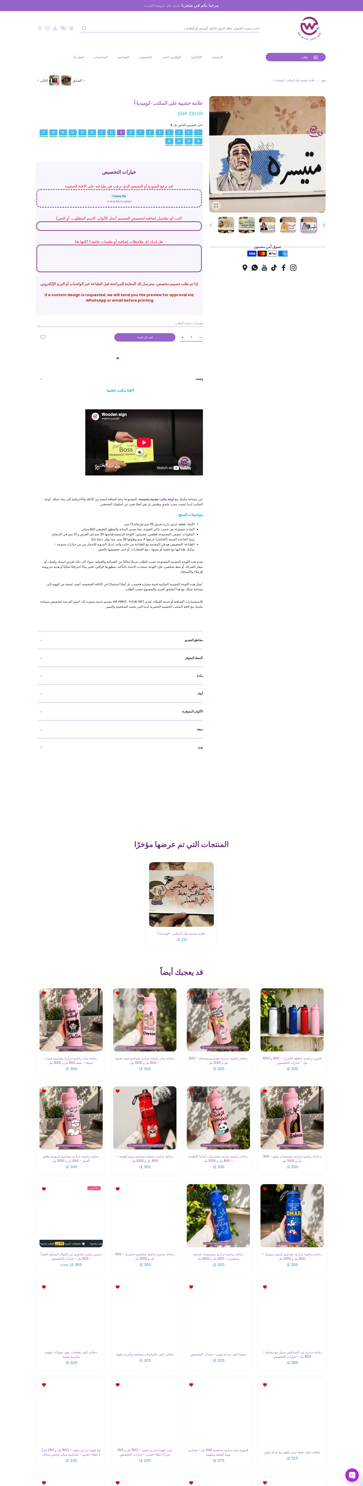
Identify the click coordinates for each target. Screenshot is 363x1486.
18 (198, 141)
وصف (199, 378)
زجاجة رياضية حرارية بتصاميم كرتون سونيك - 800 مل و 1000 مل (292, 1256)
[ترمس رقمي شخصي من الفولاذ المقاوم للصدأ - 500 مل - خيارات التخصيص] (71, 1216)
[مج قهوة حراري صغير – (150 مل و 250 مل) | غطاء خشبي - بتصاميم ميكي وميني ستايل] (71, 1411)
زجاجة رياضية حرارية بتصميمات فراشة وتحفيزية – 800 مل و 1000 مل (218, 1256)
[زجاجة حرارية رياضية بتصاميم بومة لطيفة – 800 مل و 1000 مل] (144, 1118)
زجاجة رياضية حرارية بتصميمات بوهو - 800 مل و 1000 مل (292, 1158)
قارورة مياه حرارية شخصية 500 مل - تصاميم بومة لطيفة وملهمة (218, 1452)
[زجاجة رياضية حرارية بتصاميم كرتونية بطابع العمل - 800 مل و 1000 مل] (71, 1118)
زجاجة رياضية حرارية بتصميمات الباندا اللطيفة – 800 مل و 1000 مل (218, 1158)
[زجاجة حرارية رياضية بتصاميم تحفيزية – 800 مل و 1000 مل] (144, 1216)
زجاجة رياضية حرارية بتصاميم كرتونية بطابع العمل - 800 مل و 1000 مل (71, 1158)
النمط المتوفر (194, 658)
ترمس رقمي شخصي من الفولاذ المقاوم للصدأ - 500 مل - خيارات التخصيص (71, 1256)
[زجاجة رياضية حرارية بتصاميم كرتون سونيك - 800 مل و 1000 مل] (292, 1216)
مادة (200, 675)
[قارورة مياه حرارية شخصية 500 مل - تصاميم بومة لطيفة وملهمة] (218, 1411)
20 (179, 141)
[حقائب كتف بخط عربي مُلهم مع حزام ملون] (292, 1411)
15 (63, 132)
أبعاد (200, 693)
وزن (200, 747)
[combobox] (169, 28)
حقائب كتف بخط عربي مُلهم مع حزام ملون (292, 1452)
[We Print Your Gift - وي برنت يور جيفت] (310, 28)
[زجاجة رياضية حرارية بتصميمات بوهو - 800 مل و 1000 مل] (292, 1118)
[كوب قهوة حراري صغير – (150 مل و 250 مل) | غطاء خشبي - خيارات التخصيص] (144, 1411)
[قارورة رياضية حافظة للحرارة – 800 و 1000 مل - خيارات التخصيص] (292, 1020)
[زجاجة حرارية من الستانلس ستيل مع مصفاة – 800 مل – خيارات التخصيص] (292, 1313)
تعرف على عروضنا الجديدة (162, 6)
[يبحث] (84, 28)
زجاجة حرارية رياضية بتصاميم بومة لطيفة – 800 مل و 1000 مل (144, 1158)
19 (188, 141)
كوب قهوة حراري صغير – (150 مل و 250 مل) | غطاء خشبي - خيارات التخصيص (144, 1452)
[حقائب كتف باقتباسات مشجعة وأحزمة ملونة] (144, 1313)
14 (72, 132)
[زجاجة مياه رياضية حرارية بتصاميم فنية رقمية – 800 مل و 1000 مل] (144, 1020)
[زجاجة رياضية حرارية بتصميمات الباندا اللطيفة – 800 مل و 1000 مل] (218, 1118)
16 (53, 132)
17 (43, 132)
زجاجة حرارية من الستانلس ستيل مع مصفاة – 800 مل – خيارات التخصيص (292, 1354)
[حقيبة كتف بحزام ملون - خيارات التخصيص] (218, 1313)
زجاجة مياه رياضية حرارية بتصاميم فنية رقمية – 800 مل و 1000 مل (144, 1060)
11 (102, 132)
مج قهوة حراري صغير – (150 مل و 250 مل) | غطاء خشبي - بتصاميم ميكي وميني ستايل (71, 1452)
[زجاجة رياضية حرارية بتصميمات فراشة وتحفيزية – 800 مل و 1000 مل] (218, 1216)
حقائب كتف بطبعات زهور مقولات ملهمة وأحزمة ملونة (71, 1354)
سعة (200, 729)
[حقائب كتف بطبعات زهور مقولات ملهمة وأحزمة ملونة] (71, 1313)
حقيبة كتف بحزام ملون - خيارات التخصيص (218, 1354)
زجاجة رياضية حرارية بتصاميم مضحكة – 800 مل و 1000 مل (218, 1060)
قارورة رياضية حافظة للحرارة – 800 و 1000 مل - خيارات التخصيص (291, 1060)
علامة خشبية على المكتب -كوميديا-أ (181, 933)
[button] (63, 28)
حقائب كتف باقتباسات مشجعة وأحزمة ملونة (145, 1354)
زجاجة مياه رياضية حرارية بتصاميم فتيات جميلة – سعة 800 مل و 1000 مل (71, 1060)
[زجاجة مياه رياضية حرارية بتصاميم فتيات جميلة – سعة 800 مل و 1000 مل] (71, 1020)
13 (82, 132)
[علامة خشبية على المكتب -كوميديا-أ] (181, 894)
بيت (323, 80)
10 (111, 132)
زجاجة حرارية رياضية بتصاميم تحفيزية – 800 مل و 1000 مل (144, 1256)
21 (169, 141)
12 (92, 132)
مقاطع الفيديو (194, 640)
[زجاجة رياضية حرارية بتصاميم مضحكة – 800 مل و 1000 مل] (218, 1020)
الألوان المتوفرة (192, 711)
